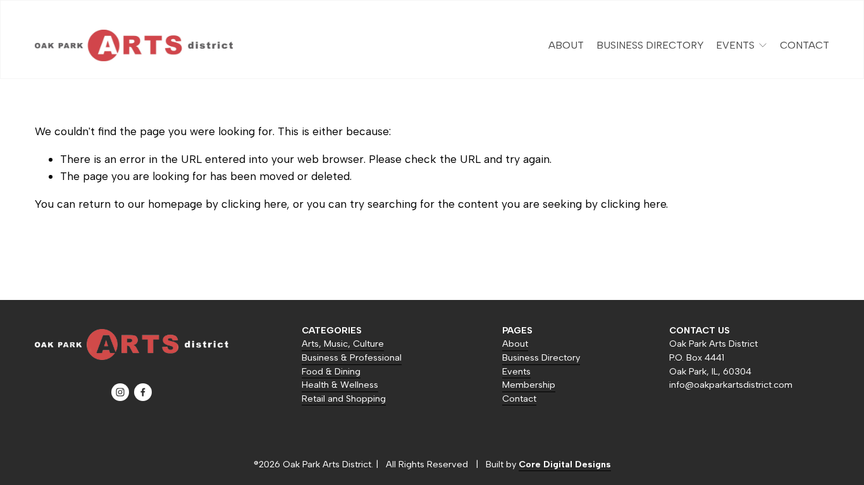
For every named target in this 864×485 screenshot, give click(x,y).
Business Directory (650, 45)
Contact (804, 45)
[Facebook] (143, 392)
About (566, 45)
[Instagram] (120, 392)
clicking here (254, 203)
